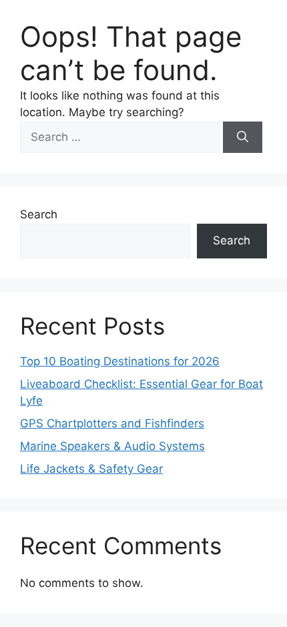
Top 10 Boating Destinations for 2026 (120, 361)
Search (38, 214)
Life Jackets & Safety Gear (91, 468)
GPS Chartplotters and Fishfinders (112, 423)
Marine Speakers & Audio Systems (112, 446)
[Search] (242, 138)
